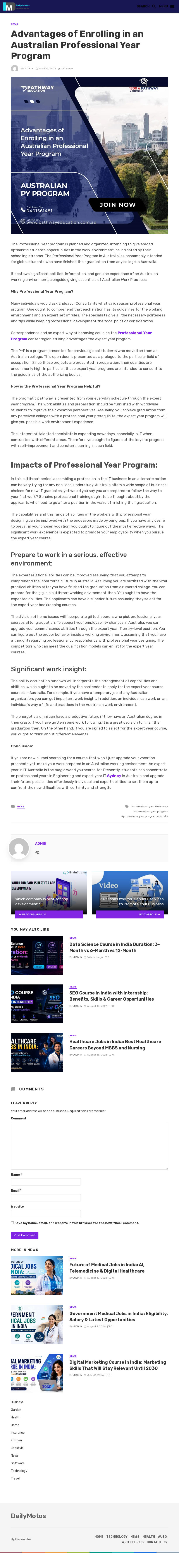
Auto (162, 1537)
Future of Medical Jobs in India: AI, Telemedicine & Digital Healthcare (107, 1267)
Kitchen (16, 1440)
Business (17, 1402)
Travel (15, 1478)
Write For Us (133, 1542)
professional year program (151, 811)
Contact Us (157, 1542)
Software (18, 1463)
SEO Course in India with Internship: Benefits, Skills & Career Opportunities (111, 996)
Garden (16, 1410)
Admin (28, 68)
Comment (18, 1118)
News (14, 24)
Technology (19, 1471)
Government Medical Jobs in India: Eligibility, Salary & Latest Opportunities (118, 1316)
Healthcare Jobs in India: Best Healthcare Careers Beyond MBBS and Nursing (115, 1044)
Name (16, 1175)
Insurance (18, 1433)
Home (15, 1425)
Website (17, 1206)
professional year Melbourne (150, 806)
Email (16, 1191)
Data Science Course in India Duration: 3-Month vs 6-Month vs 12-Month (114, 947)
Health (15, 1417)
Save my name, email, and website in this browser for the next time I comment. (76, 1223)
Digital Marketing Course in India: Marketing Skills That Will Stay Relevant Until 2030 (117, 1365)
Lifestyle (17, 1448)
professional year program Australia (145, 816)
